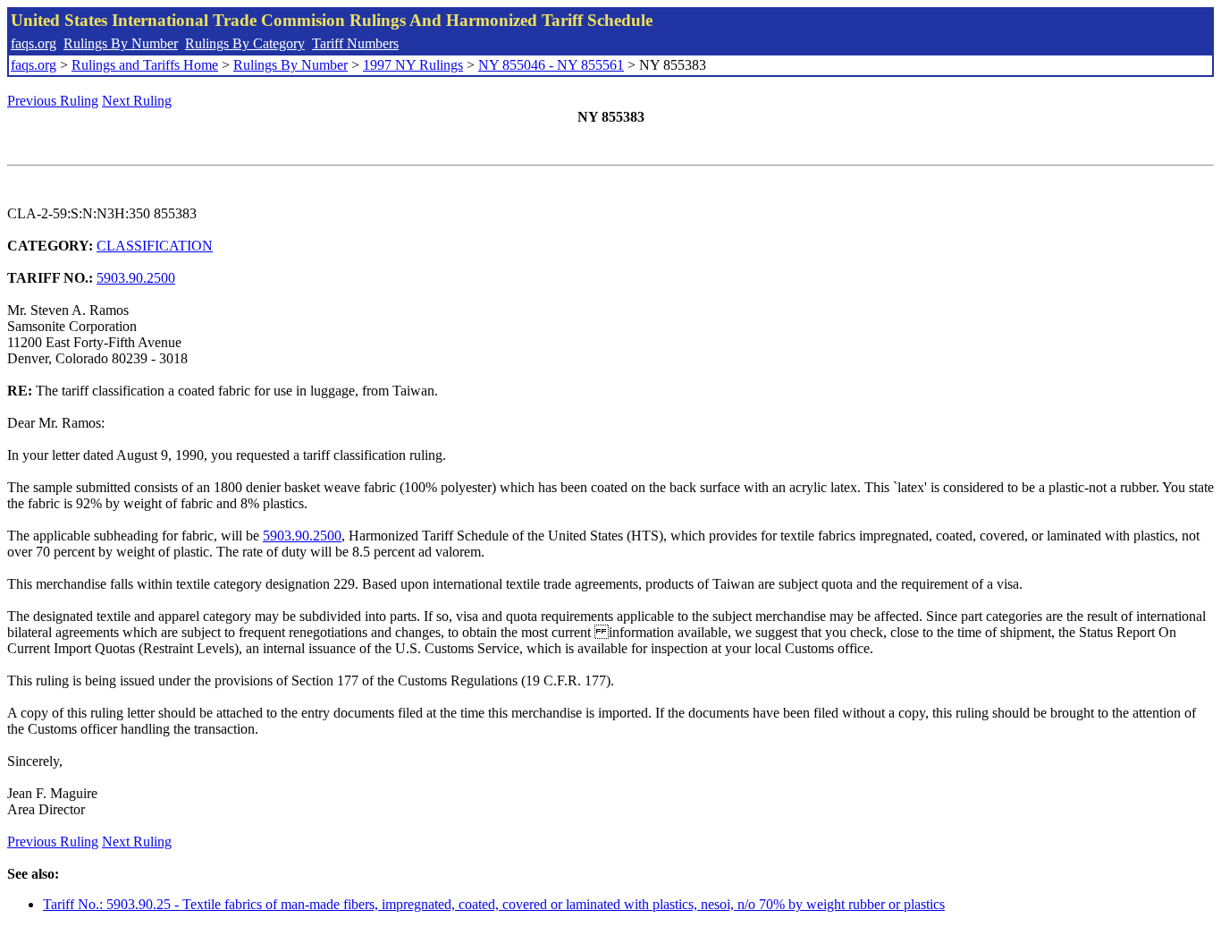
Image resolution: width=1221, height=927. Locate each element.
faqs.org (33, 43)
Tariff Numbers (355, 43)
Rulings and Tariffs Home (145, 64)
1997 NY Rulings (413, 64)
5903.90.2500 (136, 277)
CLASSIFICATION (155, 245)
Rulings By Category (245, 43)
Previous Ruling (52, 100)
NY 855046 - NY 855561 (551, 64)
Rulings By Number (120, 43)
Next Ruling (137, 100)
